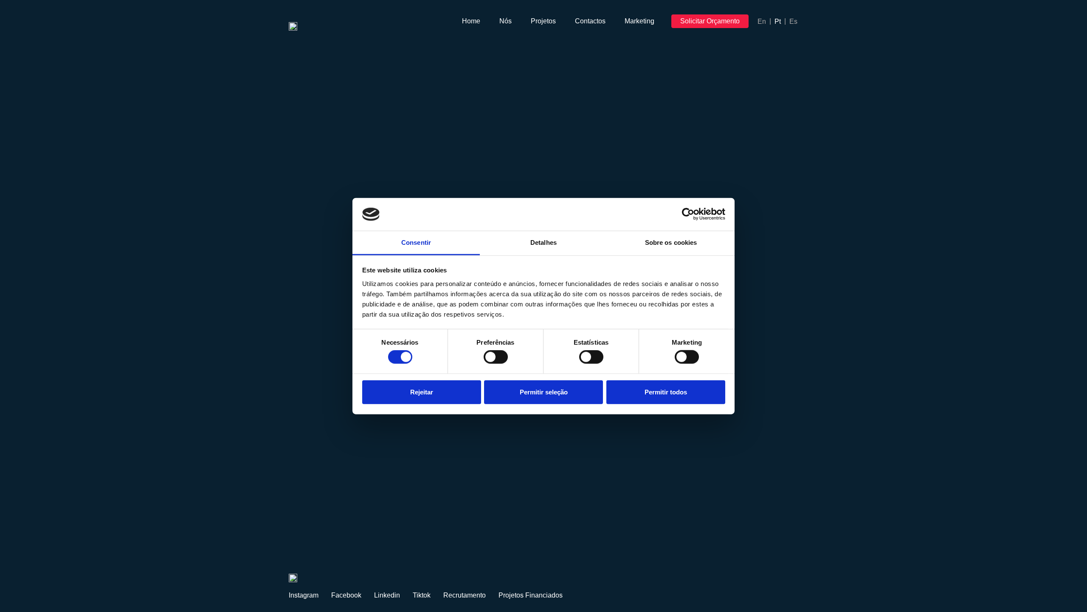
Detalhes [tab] (543, 242)
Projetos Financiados (530, 595)
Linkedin (387, 595)
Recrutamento (464, 595)
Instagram (303, 595)
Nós (505, 21)
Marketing (639, 21)
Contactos (590, 21)
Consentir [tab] (416, 242)
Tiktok (422, 595)
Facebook (346, 595)
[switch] (496, 357)
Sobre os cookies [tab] (671, 242)
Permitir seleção (544, 391)
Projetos (543, 21)
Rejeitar (421, 391)
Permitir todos (666, 391)
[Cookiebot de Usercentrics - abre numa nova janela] (688, 214)
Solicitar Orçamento (710, 21)
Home (471, 21)
